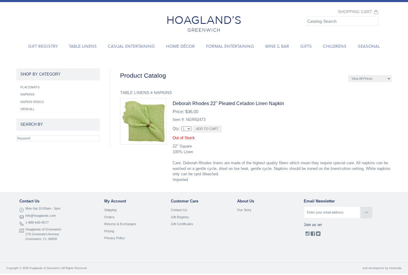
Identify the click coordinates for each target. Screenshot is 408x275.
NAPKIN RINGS (32, 102)
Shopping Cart (355, 12)
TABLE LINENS (134, 92)
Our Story (244, 210)
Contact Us (179, 210)
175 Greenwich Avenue (42, 234)
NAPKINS (163, 92)
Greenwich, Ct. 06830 (41, 239)
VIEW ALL (27, 109)
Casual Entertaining (131, 46)
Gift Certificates (182, 224)
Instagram (307, 235)
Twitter (318, 235)
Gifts (306, 46)
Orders (109, 217)
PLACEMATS (29, 87)
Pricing (109, 231)
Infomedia (395, 268)
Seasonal (369, 46)
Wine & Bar (277, 46)
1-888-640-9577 (37, 222)
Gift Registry (43, 46)
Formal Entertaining (230, 46)
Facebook (313, 235)
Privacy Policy (114, 238)
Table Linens (83, 46)
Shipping (110, 210)
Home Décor (180, 46)
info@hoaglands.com (40, 215)
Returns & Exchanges (120, 224)
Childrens (334, 46)
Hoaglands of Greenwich (43, 229)
